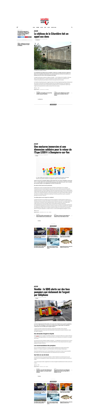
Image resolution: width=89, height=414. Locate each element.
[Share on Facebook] (19, 37)
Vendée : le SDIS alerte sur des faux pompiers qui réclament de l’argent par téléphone (23, 44)
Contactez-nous (53, 27)
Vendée (50, 212)
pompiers (41, 366)
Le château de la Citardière (44, 89)
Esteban (37, 155)
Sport (45, 27)
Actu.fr (37, 335)
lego (47, 212)
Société (48, 27)
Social (34, 27)
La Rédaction (40, 99)
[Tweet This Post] (22, 37)
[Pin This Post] (26, 37)
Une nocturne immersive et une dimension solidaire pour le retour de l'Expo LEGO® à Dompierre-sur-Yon (23, 33)
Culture (41, 27)
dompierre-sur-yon (43, 212)
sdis (44, 366)
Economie (37, 27)
